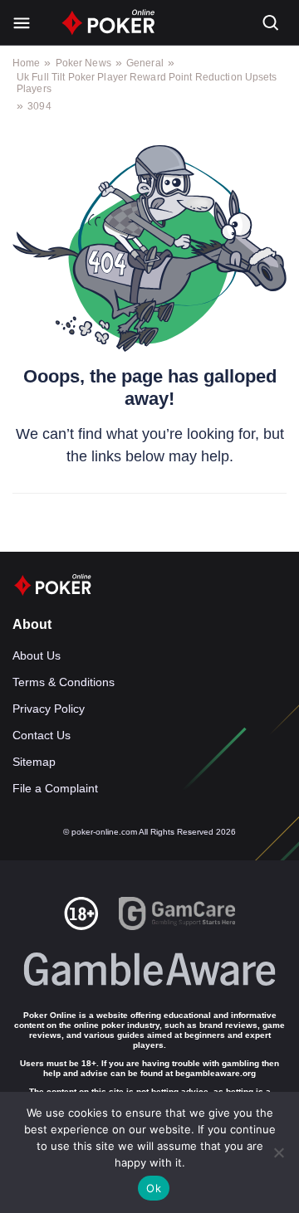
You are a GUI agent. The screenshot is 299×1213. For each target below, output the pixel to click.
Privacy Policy (48, 708)
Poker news (83, 63)
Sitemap (34, 761)
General (145, 63)
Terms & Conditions (63, 682)
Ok (153, 1188)
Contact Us (41, 735)
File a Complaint (55, 788)
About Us (36, 655)
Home (26, 63)
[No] (278, 1152)
